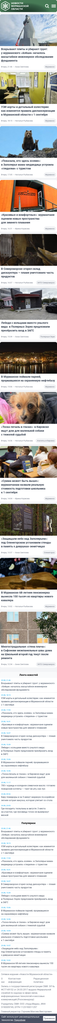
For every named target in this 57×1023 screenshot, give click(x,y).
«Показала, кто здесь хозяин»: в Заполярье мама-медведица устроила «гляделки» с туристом (27, 714)
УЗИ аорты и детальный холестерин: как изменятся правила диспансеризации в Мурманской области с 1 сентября (28, 701)
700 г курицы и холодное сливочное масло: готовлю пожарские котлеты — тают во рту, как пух (28, 787)
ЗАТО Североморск (46, 282)
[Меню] (53, 6)
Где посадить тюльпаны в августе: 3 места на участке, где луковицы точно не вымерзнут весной (25, 812)
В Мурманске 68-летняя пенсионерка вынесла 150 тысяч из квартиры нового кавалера (27, 596)
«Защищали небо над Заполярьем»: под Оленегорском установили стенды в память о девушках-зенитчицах (26, 542)
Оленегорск (49, 552)
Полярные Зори (47, 336)
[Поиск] (47, 6)
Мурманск (50, 66)
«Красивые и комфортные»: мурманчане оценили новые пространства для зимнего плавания (26, 726)
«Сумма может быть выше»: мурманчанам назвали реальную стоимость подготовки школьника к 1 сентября (23, 486)
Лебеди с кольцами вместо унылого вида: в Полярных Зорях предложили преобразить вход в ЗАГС (27, 751)
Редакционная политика (41, 980)
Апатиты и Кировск (46, 440)
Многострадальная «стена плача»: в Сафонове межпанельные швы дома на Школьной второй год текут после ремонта (26, 652)
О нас (3, 980)
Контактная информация (15, 980)
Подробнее (19, 1019)
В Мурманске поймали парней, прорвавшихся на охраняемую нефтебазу (25, 764)
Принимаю (49, 1018)
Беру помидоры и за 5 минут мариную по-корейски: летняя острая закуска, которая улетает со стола (28, 798)
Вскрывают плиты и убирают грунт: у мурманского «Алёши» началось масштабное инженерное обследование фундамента (28, 686)
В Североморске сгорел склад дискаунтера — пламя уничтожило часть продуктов (28, 737)
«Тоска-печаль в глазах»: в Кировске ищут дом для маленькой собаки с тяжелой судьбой (25, 775)
